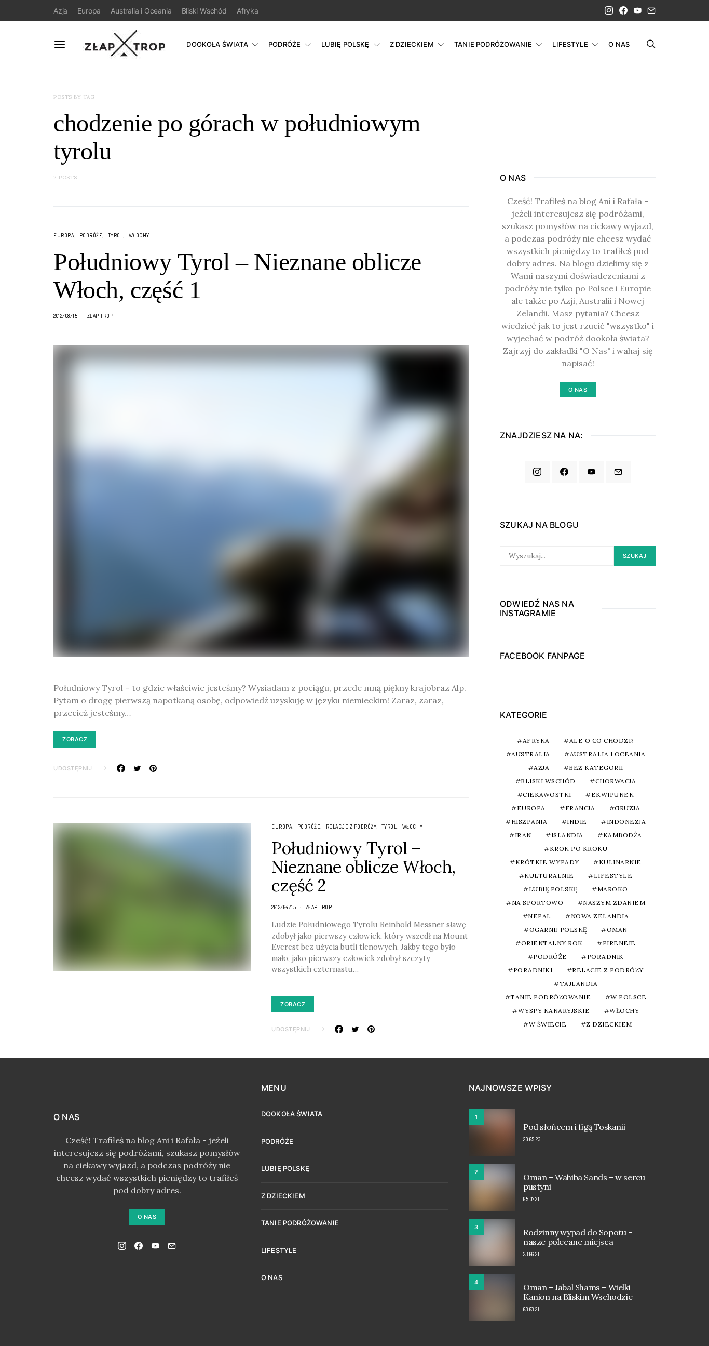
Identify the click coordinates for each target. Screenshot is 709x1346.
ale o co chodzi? (601, 740)
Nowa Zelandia (600, 916)
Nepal (539, 916)
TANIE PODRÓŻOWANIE (493, 44)
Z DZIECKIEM (412, 44)
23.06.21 (531, 1254)
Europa (89, 10)
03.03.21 (531, 1309)
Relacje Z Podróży (351, 826)
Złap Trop (100, 316)
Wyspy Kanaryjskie (554, 1011)
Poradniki (533, 970)
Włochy (139, 235)
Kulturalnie (549, 875)
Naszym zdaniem (614, 903)
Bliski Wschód (204, 10)
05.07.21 (531, 1199)
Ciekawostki (547, 794)
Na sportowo (538, 903)
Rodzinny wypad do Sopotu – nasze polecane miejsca (578, 1237)
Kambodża (622, 835)
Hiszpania (529, 821)
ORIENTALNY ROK (552, 943)
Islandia (567, 835)
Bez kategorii (596, 767)
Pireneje (619, 943)
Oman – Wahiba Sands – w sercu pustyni (584, 1182)
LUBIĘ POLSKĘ (345, 44)
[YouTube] (637, 10)
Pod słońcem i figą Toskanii (574, 1127)
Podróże (91, 235)
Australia (530, 754)
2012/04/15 (283, 907)
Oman (617, 930)
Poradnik (605, 957)
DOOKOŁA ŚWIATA (217, 44)
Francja (580, 808)
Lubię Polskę (553, 889)
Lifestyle (613, 875)
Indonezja (626, 821)
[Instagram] (609, 10)
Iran (523, 835)
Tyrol (116, 235)
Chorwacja (615, 781)
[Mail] (651, 10)
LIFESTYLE (570, 44)
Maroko (612, 889)
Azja (60, 10)
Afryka (247, 10)
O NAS (619, 44)
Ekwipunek (612, 794)
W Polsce (628, 997)
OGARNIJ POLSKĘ (558, 930)
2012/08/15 (65, 316)
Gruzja (627, 808)
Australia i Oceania (141, 10)
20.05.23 (531, 1139)
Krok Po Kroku (579, 848)
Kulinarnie (620, 862)
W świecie (548, 1024)
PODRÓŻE (284, 44)
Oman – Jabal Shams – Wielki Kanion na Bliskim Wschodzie (577, 1292)
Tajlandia (579, 984)
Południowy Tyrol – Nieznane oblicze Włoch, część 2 (363, 866)
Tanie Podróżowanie (550, 997)
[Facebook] (623, 10)
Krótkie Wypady (547, 862)
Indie (577, 821)
